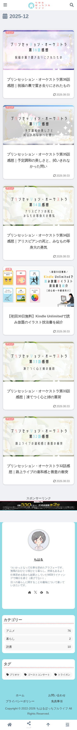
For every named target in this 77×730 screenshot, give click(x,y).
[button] (66, 544)
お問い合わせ (57, 695)
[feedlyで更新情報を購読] (41, 592)
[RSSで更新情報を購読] (47, 592)
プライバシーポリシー (20, 701)
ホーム (20, 695)
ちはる (38, 559)
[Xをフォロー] (35, 592)
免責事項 (57, 701)
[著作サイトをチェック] (29, 592)
